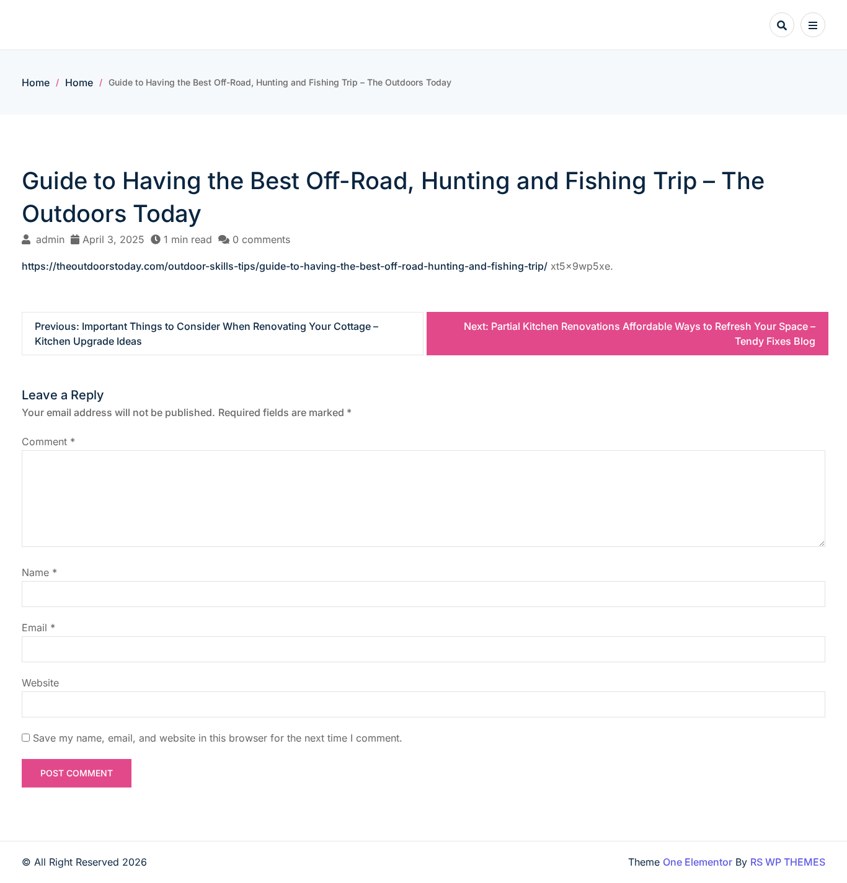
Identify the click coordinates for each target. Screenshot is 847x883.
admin (50, 239)
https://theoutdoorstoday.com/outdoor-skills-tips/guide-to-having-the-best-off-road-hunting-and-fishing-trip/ (285, 266)
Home (36, 82)
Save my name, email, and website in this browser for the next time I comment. (217, 738)
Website (40, 683)
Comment (48, 441)
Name (39, 572)
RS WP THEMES (787, 862)
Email (38, 627)
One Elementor (697, 862)
